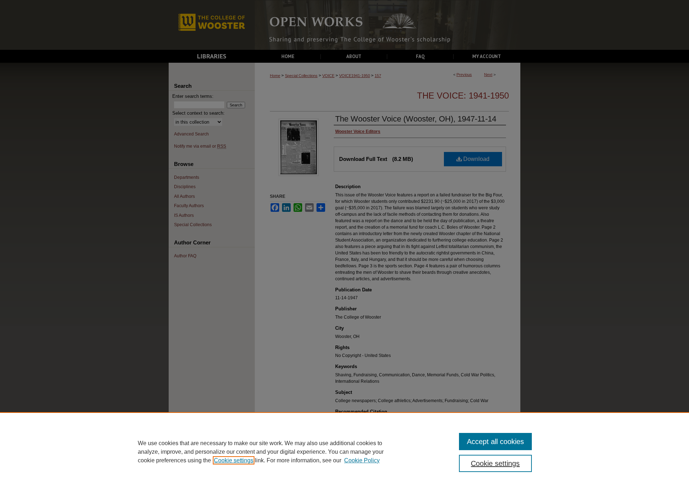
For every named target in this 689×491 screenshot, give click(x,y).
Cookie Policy (362, 460)
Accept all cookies (495, 441)
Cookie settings (233, 460)
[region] (344, 451)
